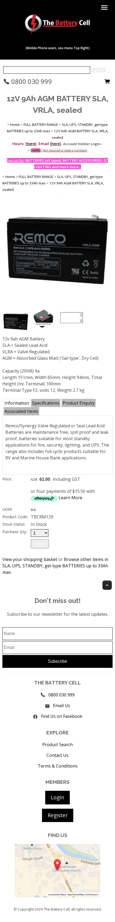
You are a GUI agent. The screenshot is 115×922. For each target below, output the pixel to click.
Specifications (45, 403)
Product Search (57, 744)
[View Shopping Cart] (107, 83)
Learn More (70, 498)
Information (17, 403)
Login (57, 797)
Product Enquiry (79, 403)
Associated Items (21, 411)
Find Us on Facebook (61, 716)
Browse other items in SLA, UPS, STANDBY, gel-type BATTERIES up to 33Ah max (55, 565)
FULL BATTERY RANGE (41, 124)
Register (58, 815)
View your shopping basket (29, 559)
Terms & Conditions (58, 766)
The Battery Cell (57, 909)
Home (15, 124)
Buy (39, 544)
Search (98, 70)
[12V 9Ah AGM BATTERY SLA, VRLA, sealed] (57, 306)
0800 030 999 (31, 81)
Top (107, 585)
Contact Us (57, 755)
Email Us (61, 705)
